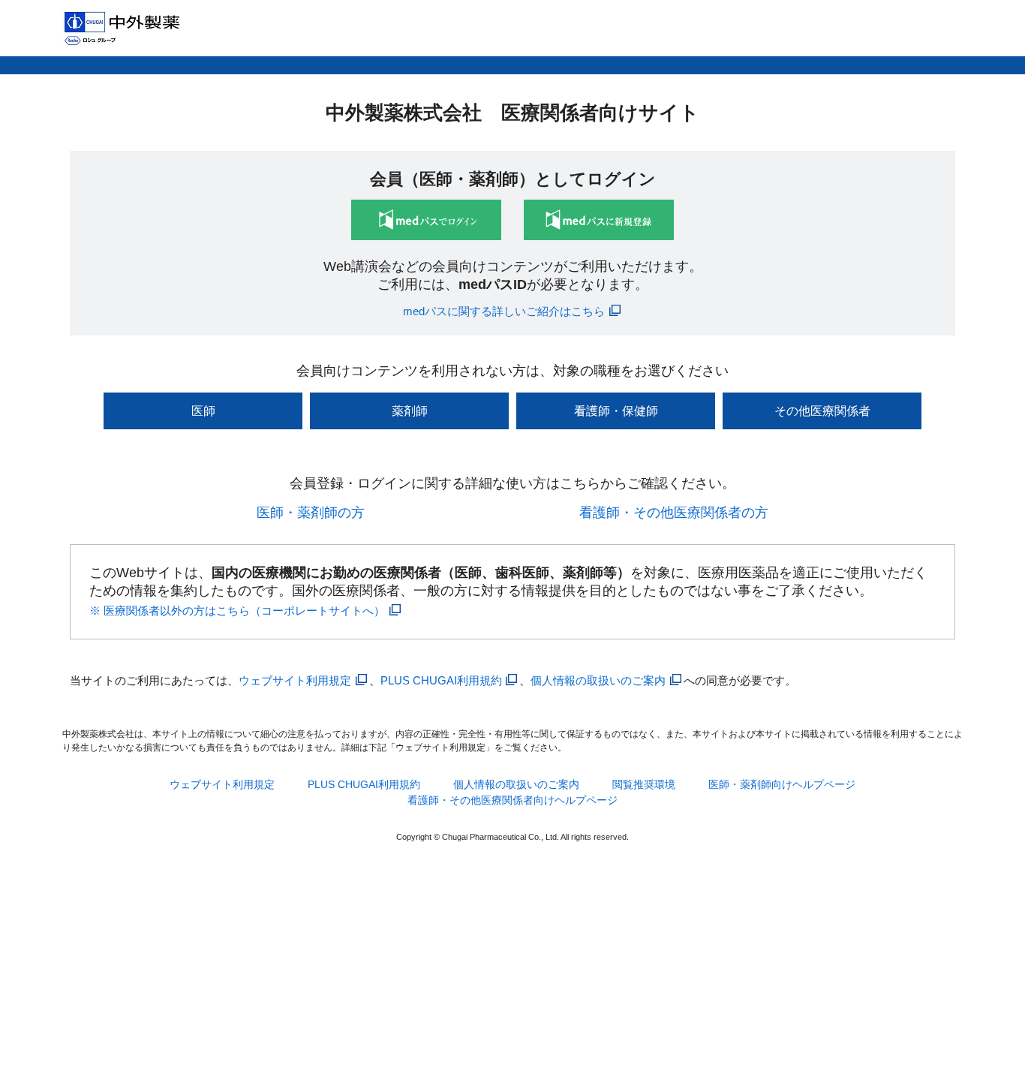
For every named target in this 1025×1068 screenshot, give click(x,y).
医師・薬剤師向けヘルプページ (781, 784)
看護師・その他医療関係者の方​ (673, 512)
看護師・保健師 (616, 411)
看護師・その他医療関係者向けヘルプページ (512, 800)
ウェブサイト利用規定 (295, 680)
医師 (203, 411)
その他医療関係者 (822, 411)
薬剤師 (410, 411)
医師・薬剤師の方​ (311, 512)
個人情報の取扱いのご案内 (598, 680)
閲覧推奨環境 (643, 784)
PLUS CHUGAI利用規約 (441, 680)
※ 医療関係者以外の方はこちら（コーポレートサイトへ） (237, 610)
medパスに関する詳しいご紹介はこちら (504, 311)
